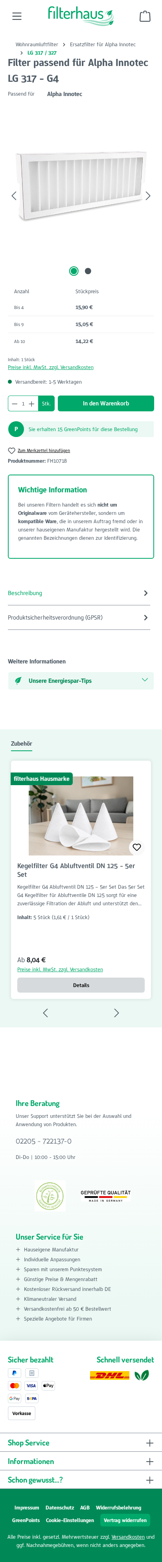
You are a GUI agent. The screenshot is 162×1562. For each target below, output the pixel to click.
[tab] (79, 593)
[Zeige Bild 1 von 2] (74, 271)
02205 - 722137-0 (44, 1141)
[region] (81, 196)
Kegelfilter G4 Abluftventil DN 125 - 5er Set (76, 870)
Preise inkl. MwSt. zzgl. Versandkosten (51, 367)
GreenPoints (26, 1520)
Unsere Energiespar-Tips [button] (60, 680)
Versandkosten (128, 1536)
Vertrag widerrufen (125, 1520)
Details (81, 985)
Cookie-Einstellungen (70, 1520)
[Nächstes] (148, 196)
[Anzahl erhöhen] (32, 403)
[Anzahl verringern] (14, 403)
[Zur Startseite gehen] (81, 16)
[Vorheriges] (14, 196)
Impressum (27, 1507)
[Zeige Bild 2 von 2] (88, 271)
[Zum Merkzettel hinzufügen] (137, 847)
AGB (85, 1507)
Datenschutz (60, 1507)
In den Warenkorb (106, 403)
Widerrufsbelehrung (118, 1507)
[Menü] (17, 16)
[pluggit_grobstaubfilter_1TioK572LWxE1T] (81, 188)
